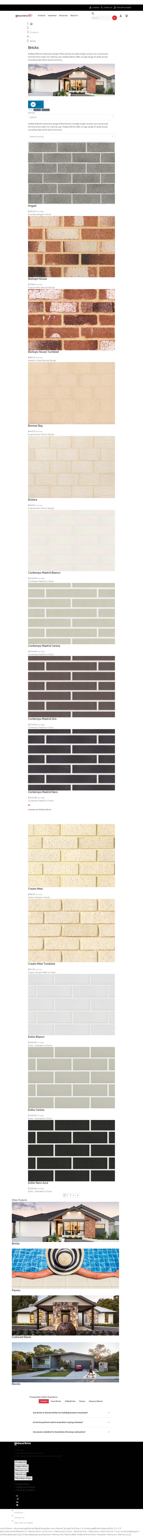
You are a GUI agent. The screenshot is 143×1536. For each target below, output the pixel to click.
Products (34, 32)
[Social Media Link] (17, 1496)
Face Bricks (56, 1401)
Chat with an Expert (124, 7)
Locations (95, 7)
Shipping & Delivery (25, 1487)
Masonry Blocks (96, 1401)
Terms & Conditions (25, 1490)
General (43, 1401)
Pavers (82, 1401)
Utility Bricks (70, 1401)
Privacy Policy (23, 1484)
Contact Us (108, 7)
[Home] (31, 24)
